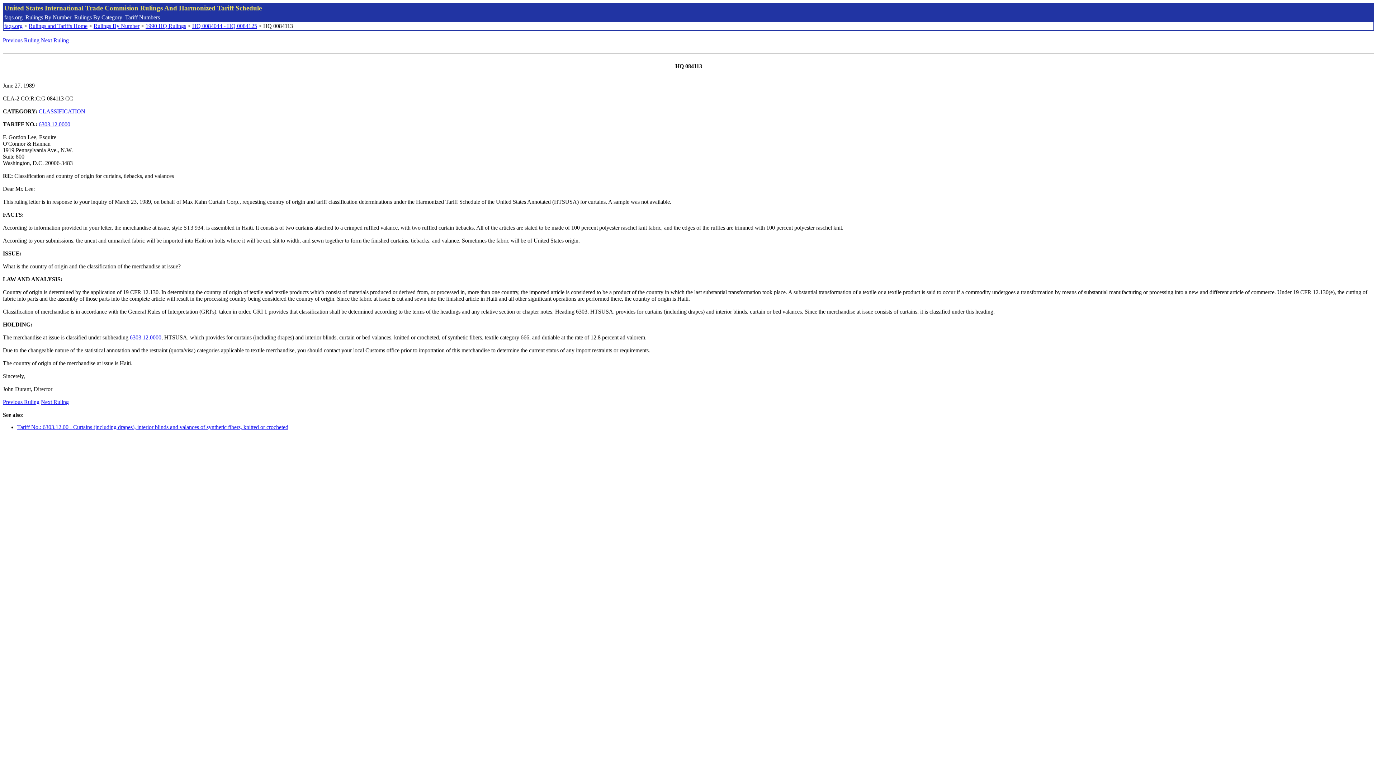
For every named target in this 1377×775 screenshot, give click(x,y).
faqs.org (13, 17)
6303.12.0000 (54, 124)
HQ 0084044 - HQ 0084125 (224, 26)
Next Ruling (55, 40)
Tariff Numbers (142, 17)
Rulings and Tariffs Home (58, 26)
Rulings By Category (98, 17)
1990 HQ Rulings (166, 26)
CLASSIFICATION (62, 111)
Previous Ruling (21, 40)
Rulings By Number (48, 17)
